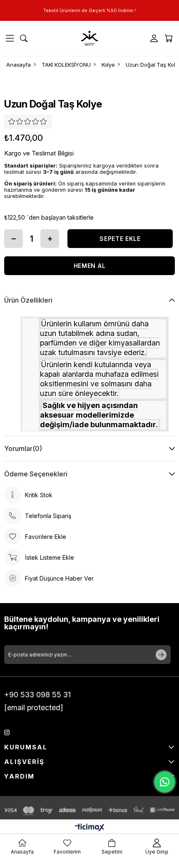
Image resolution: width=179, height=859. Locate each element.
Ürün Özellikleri (28, 300)
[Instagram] (7, 732)
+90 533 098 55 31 (37, 694)
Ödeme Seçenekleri (35, 474)
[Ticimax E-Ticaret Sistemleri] (89, 828)
